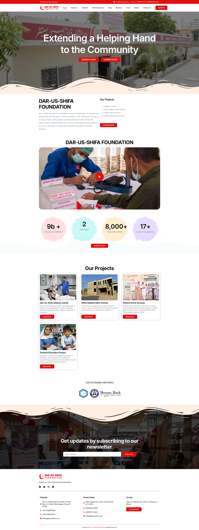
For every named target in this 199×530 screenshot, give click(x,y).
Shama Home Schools (134, 303)
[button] (99, 177)
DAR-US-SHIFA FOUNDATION (96, 527)
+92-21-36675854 (138, 1)
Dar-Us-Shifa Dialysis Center (54, 303)
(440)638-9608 (151, 1)
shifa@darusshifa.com (122, 1)
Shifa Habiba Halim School (94, 303)
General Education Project (53, 352)
